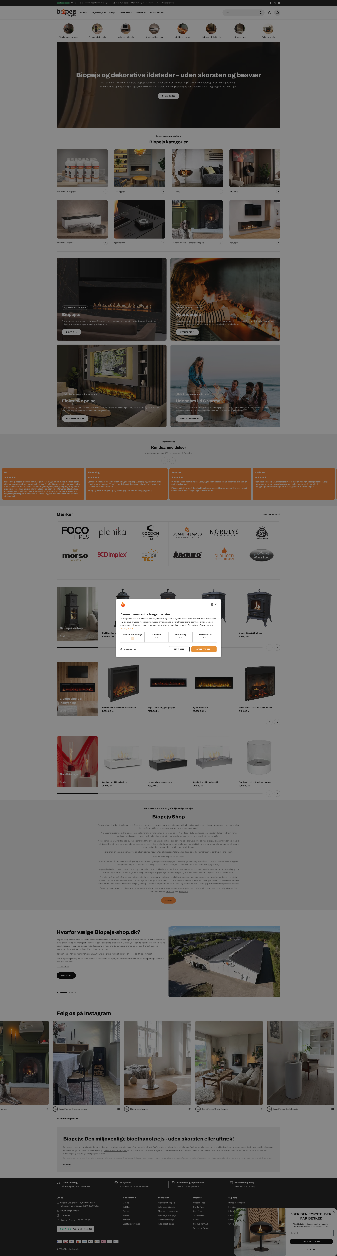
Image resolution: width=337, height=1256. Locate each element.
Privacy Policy (126, 628)
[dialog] (168, 628)
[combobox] (212, 604)
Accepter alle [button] (204, 649)
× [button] (216, 604)
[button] (128, 649)
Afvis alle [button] (179, 649)
